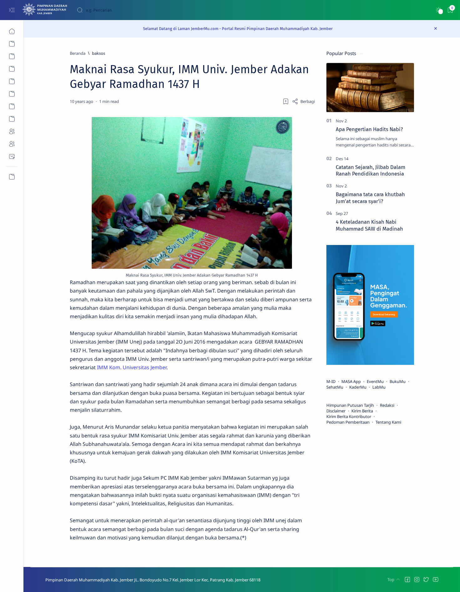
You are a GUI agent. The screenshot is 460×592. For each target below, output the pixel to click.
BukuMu (398, 381)
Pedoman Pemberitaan (348, 422)
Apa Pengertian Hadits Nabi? (369, 129)
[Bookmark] (450, 10)
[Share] (303, 101)
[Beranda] (11, 31)
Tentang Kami (388, 422)
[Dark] (438, 10)
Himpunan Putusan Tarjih (350, 405)
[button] (407, 579)
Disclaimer (335, 411)
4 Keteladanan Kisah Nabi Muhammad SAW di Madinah (369, 225)
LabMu (379, 387)
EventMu (375, 381)
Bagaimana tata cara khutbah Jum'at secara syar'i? (370, 197)
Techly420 (292, 580)
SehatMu (334, 387)
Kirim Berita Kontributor (348, 416)
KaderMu (357, 387)
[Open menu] (11, 10)
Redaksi (387, 405)
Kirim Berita (362, 411)
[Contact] (11, 156)
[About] (11, 56)
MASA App (351, 381)
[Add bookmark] (286, 101)
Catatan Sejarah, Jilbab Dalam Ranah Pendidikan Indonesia (370, 170)
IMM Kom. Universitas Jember (131, 367)
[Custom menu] (11, 177)
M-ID (330, 381)
